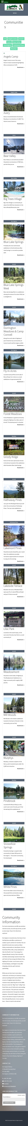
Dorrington (7, 45)
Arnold (21, 39)
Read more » (20, 67)
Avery (9, 42)
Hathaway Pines (18, 45)
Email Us (6, 1083)
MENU (6, 2)
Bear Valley (16, 42)
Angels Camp (12, 39)
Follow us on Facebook (10, 1086)
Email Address (7, 1097)
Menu (15, 13)
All (5, 39)
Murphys (14, 49)
